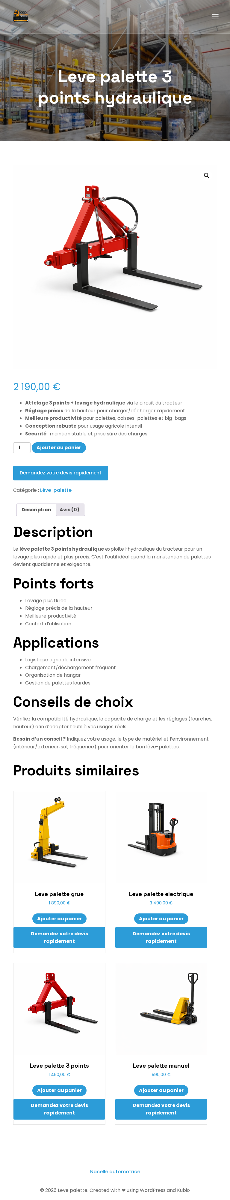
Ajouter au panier (59, 447)
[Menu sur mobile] (215, 16)
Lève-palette (56, 490)
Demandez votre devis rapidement (61, 473)
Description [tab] (36, 509)
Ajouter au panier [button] (59, 918)
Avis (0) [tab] (69, 509)
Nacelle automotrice (115, 1171)
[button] (206, 175)
